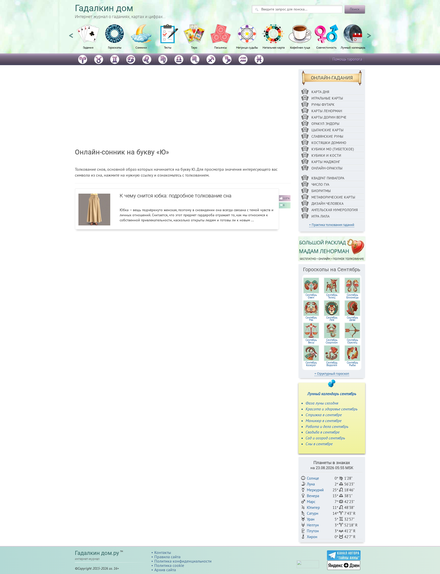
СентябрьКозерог (311, 364)
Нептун (313, 525)
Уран (310, 519)
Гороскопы (114, 47)
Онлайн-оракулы (326, 168)
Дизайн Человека (327, 203)
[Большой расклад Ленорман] (331, 248)
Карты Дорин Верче (329, 117)
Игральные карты (327, 98)
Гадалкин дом (104, 8)
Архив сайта (165, 569)
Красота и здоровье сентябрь (332, 408)
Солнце (313, 478)
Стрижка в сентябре (324, 414)
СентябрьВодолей (331, 364)
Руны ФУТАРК (323, 104)
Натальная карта (274, 47)
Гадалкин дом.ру (97, 553)
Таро (194, 47)
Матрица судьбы (247, 47)
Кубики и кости (326, 155)
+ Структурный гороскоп (331, 373)
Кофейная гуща (300, 47)
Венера (313, 495)
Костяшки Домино (328, 142)
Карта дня (320, 92)
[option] (88, 39)
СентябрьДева (352, 319)
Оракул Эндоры (325, 123)
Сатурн (312, 513)
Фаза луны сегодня (322, 403)
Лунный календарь (353, 47)
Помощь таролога (347, 59)
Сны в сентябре (319, 443)
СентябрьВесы (311, 341)
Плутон (313, 530)
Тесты (167, 47)
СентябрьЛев (331, 319)
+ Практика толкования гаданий (331, 225)
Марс (311, 501)
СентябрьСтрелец (352, 341)
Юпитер (313, 507)
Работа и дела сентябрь (327, 426)
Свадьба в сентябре (322, 432)
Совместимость (326, 47)
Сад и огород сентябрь (325, 437)
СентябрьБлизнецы (352, 296)
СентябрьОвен (311, 296)
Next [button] (369, 33)
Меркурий (315, 489)
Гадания (88, 47)
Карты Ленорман (326, 111)
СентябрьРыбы (352, 364)
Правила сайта (167, 556)
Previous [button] (71, 33)
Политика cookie (169, 565)
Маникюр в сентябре (323, 420)
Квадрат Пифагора (327, 178)
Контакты (162, 552)
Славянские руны (327, 136)
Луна (311, 484)
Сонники (141, 47)
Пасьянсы (220, 47)
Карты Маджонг (325, 162)
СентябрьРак (311, 319)
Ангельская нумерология (334, 210)
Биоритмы (321, 191)
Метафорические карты (333, 197)
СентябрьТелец (331, 296)
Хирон (312, 536)
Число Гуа (320, 184)
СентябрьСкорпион (332, 341)
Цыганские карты (327, 130)
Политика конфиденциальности (183, 561)
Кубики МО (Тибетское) (332, 149)
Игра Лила (320, 216)
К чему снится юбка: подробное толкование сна (175, 196)
